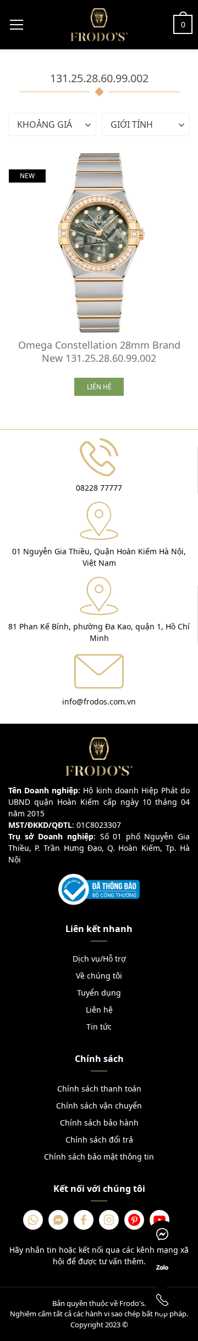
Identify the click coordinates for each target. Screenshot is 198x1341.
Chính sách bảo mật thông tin (99, 1156)
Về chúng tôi (99, 975)
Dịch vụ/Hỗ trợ (99, 958)
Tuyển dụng (99, 992)
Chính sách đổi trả (99, 1139)
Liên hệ (99, 1009)
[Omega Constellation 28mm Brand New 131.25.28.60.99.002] (99, 243)
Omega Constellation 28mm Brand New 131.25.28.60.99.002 (99, 351)
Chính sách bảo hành (99, 1122)
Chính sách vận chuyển (99, 1105)
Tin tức (99, 1026)
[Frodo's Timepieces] (99, 24)
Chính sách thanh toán (99, 1088)
